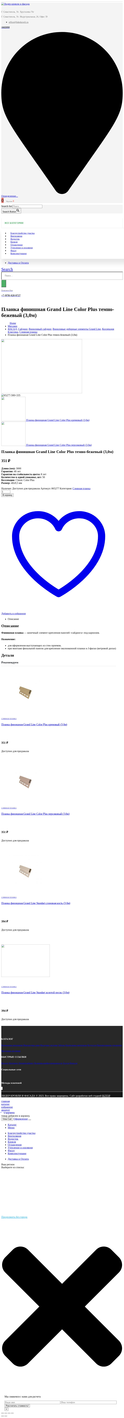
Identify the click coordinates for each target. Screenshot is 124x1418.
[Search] (3, 283)
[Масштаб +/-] (12, 1413)
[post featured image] (58, 693)
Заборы (61, 1045)
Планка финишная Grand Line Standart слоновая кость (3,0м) (35, 903)
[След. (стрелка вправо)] (6, 1416)
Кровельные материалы (12, 1045)
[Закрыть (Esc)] (2, 1413)
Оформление (21, 1119)
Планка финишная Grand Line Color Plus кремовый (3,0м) (34, 724)
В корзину (7, 495)
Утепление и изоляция (21, 248)
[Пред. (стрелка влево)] (2, 1416)
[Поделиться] (6, 1413)
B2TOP (106, 1095)
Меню (11, 1127)
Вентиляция (14, 1136)
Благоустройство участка (21, 1133)
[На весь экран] (9, 1413)
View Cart (7, 1119)
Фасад (11, 1150)
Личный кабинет (26, 1063)
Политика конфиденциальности (48, 1063)
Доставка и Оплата (18, 262)
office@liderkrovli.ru (18, 22)
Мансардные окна (31, 1045)
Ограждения (14, 1144)
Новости (73, 1063)
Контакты (13, 1063)
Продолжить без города (14, 1217)
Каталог (5, 1063)
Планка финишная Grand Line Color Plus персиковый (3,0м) (35, 813)
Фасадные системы (49, 1045)
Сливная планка (81, 488)
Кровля (12, 1141)
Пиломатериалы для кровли (109, 1045)
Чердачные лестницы (11, 1051)
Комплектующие (18, 253)
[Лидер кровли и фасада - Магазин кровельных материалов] (15, 4)
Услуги (66, 1063)
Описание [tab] (13, 619)
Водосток (92, 1045)
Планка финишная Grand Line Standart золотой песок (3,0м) (35, 992)
